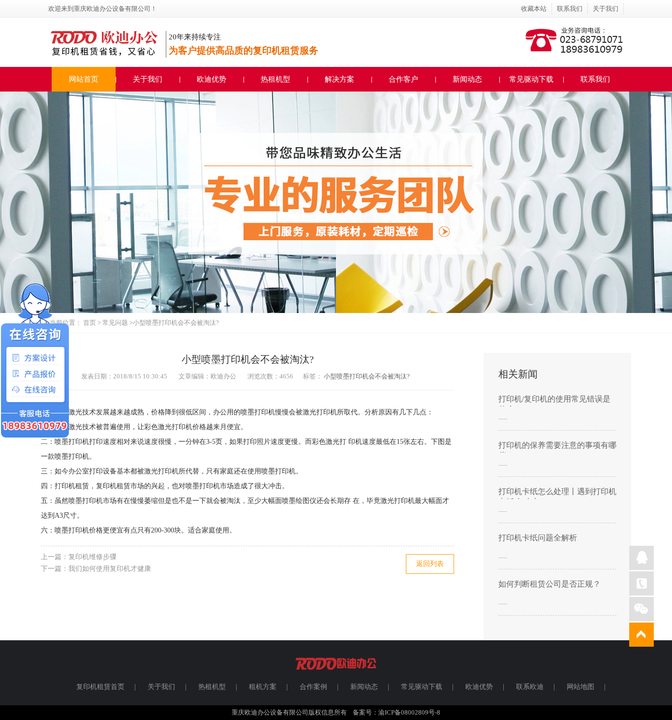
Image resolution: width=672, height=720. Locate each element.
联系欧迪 (530, 686)
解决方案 (339, 79)
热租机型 (275, 79)
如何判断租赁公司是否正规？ (549, 584)
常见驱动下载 (531, 79)
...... (502, 417)
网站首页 (83, 79)
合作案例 (313, 686)
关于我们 (605, 8)
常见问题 (115, 322)
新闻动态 (467, 79)
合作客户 (403, 79)
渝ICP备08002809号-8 (409, 712)
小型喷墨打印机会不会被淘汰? (367, 376)
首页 (89, 322)
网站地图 (580, 686)
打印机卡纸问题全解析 (537, 537)
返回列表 (430, 563)
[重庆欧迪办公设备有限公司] (336, 674)
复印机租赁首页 (100, 686)
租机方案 (262, 686)
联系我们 (569, 8)
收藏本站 (534, 8)
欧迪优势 (211, 79)
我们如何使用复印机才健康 (109, 568)
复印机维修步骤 (92, 557)
